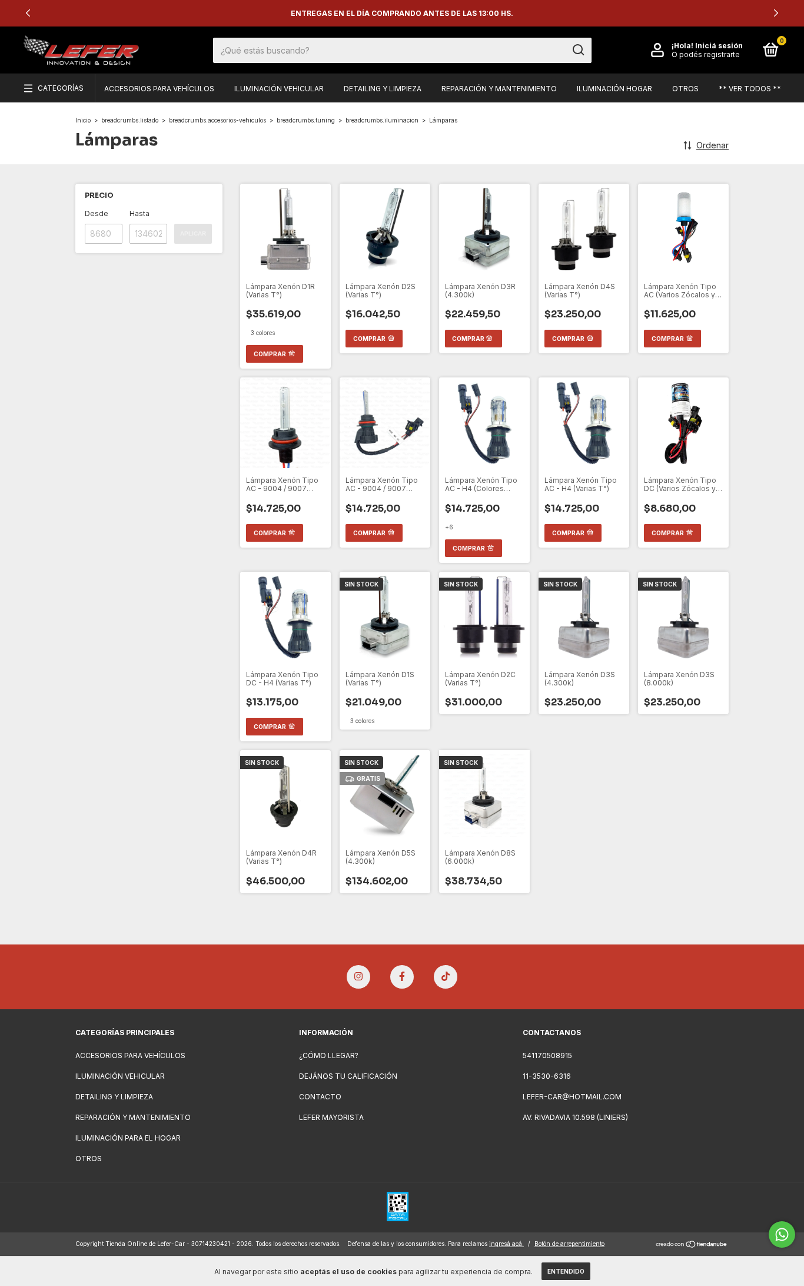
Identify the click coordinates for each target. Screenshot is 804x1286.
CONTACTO (320, 1096)
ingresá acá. (506, 1243)
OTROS (685, 88)
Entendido (565, 1271)
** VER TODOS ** (750, 88)
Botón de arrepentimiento (569, 1243)
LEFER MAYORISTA (331, 1117)
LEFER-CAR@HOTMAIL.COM (572, 1096)
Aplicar (193, 233)
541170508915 (547, 1055)
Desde (96, 213)
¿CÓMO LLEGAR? (328, 1055)
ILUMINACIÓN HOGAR (614, 88)
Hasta (139, 213)
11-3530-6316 (547, 1076)
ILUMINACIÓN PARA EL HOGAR (128, 1137)
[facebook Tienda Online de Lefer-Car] (402, 977)
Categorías (61, 88)
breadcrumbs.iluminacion (381, 120)
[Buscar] (577, 50)
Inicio (83, 120)
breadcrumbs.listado (129, 120)
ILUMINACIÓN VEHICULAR (279, 88)
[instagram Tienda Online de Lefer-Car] (358, 977)
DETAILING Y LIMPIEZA (382, 88)
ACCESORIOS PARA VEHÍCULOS (159, 88)
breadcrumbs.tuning (306, 120)
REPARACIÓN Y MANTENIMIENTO (499, 88)
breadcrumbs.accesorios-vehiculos (217, 120)
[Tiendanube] (692, 1245)
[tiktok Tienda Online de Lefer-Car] (445, 977)
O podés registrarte (706, 54)
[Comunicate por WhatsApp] (782, 1234)
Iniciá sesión (719, 45)
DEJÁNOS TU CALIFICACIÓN (348, 1076)
